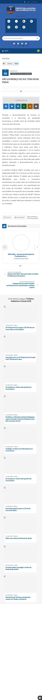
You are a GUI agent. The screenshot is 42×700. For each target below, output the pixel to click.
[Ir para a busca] (12, 31)
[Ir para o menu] (7, 31)
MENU (6, 51)
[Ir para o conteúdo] (30, 27)
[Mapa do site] (16, 27)
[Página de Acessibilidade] (23, 27)
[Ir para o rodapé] (17, 31)
